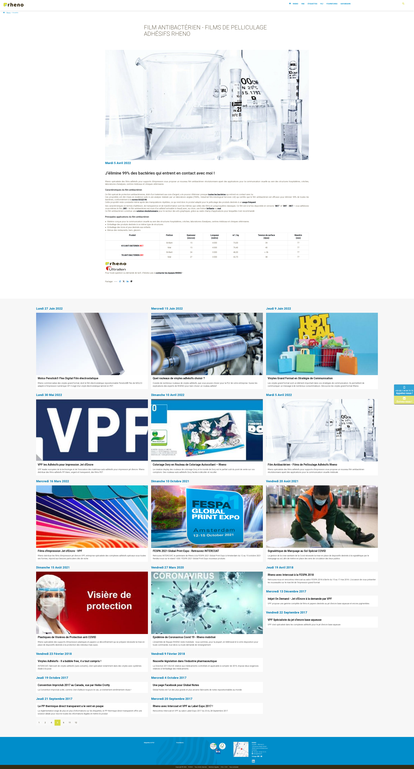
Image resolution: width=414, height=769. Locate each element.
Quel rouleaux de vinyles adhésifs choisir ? (179, 378)
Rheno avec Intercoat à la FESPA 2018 (291, 574)
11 (70, 722)
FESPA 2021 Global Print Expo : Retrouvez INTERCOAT (186, 551)
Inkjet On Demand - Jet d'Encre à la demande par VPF (300, 598)
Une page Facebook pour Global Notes (176, 685)
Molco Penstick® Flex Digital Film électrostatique (68, 378)
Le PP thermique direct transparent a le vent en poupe (71, 706)
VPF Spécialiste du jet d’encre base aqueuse (294, 619)
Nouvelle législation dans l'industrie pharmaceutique (185, 661)
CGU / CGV (224, 767)
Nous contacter (233, 767)
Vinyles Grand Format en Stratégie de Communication (300, 378)
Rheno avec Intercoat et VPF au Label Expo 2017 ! (183, 706)
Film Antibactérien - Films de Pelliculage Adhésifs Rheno (302, 464)
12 (76, 722)
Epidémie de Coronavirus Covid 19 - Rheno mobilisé (184, 637)
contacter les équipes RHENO (169, 273)
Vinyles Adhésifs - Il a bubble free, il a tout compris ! (69, 661)
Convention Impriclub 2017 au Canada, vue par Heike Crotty (74, 685)
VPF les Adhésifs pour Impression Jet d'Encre (65, 464)
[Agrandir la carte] (241, 749)
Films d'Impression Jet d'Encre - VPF (60, 551)
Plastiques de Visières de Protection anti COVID (67, 637)
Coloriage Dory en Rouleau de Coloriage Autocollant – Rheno (189, 464)
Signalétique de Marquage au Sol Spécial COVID (297, 551)
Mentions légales (214, 767)
